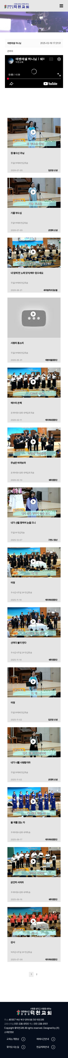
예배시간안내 (42, 1039)
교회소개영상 (13, 1039)
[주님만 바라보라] (34, 442)
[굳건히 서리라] (34, 862)
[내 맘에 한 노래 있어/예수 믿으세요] (34, 252)
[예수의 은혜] (34, 382)
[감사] (34, 921)
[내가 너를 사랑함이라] (34, 742)
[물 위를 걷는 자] (34, 802)
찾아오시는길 (13, 1047)
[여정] (34, 562)
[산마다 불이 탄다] (34, 622)
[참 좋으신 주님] (34, 132)
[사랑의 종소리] (34, 317)
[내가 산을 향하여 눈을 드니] (34, 502)
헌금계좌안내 (42, 1047)
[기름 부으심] (34, 192)
